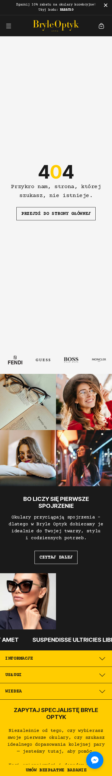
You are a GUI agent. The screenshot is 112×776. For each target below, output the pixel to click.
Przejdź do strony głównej (56, 213)
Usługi (13, 674)
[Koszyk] (101, 26)
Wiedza (13, 691)
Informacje (19, 658)
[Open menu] (8, 25)
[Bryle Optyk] (56, 26)
